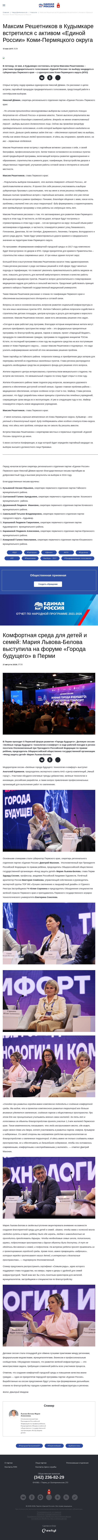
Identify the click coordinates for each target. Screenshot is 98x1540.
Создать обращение (48, 584)
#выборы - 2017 (50, 558)
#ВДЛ (14, 552)
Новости (33, 12)
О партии (9, 1463)
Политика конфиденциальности (49, 1514)
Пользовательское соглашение (49, 1512)
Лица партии (40, 1463)
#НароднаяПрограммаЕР (29, 1446)
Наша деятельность (19, 12)
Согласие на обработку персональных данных (49, 1518)
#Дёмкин (49, 552)
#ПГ (12, 558)
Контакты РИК (11, 1467)
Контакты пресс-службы (45, 1467)
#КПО (66, 552)
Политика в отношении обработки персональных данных (49, 1516)
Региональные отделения (77, 1463)
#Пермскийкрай (54, 1446)
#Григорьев (31, 552)
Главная (6, 12)
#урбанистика (74, 1446)
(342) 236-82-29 (49, 1477)
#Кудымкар (83, 552)
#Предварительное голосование (77, 558)
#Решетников (30, 558)
